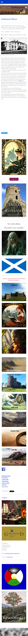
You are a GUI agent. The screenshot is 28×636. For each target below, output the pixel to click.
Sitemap (8, 632)
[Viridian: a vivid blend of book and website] (14, 243)
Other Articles (5, 486)
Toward (20, 80)
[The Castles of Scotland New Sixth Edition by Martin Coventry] (14, 200)
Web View (23, 633)
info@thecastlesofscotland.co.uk (12, 553)
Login (24, 632)
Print (4, 632)
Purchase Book (14, 179)
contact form (9, 557)
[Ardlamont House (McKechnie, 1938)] (14, 45)
